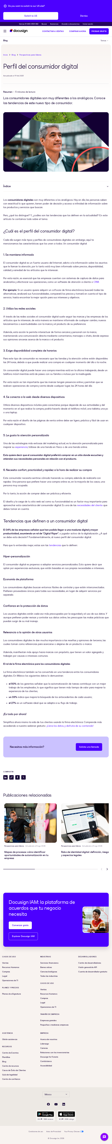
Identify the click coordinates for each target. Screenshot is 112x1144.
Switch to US (30, 15)
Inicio (5, 55)
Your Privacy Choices (72, 1131)
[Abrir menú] (5, 31)
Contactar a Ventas (53, 31)
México (48, 1094)
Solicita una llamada (89, 746)
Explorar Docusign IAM (23, 936)
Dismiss (84, 15)
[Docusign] (19, 31)
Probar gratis (99, 31)
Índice (7, 186)
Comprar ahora (77, 31)
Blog (14, 55)
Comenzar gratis (20, 925)
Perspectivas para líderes (30, 55)
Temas (103, 40)
